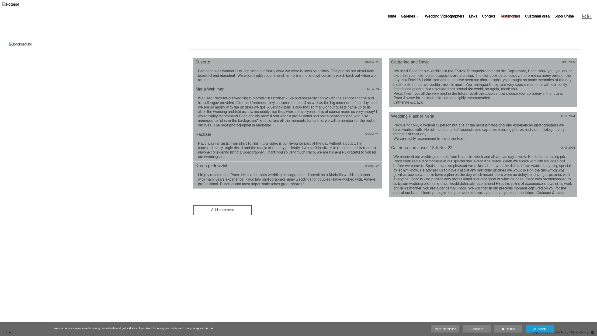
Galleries (408, 16)
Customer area (537, 16)
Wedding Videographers (444, 16)
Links (473, 16)
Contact (488, 16)
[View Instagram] (589, 16)
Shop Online (564, 16)
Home (391, 16)
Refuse (509, 329)
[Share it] (584, 16)
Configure (477, 329)
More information (445, 329)
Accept (541, 329)
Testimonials (510, 16)
